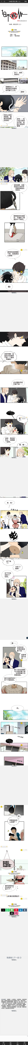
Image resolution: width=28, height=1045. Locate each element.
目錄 (25, 1)
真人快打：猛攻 (23, 1002)
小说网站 (13, 999)
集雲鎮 (14, 1003)
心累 (3, 1003)
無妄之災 (16, 1002)
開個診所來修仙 (12, 1004)
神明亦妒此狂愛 (21, 1003)
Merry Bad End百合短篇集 (18, 1005)
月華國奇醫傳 (10, 1002)
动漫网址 (19, 999)
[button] (3, 910)
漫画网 (8, 999)
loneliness (4, 1004)
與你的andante (8, 1003)
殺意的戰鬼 (19, 1004)
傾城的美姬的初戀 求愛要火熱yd (12, 1000)
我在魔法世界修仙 (9, 1008)
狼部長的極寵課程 (11, 1007)
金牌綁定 (4, 1007)
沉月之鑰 (19, 1007)
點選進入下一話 (13, 958)
